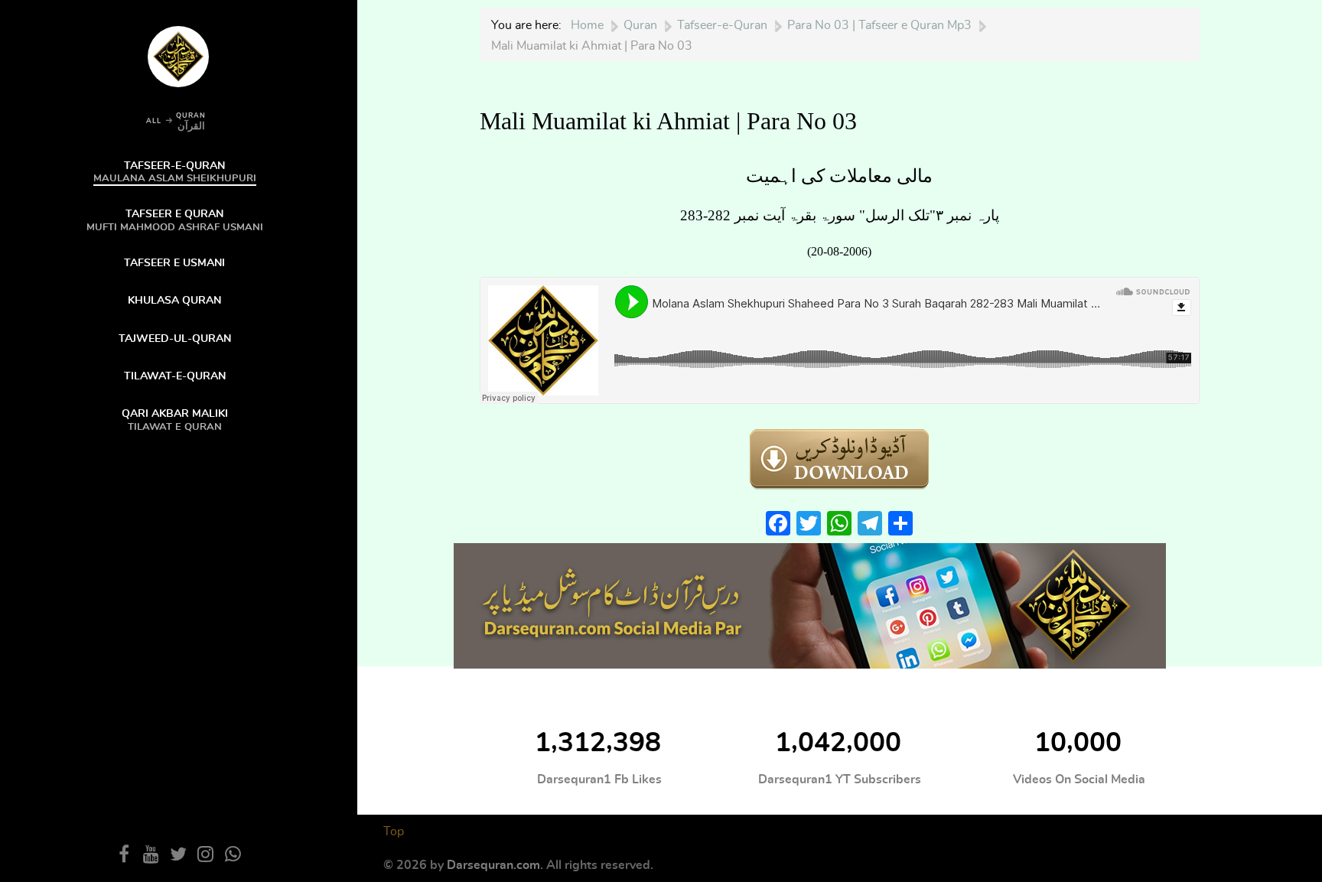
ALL (153, 121)
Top (393, 831)
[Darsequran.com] (810, 603)
